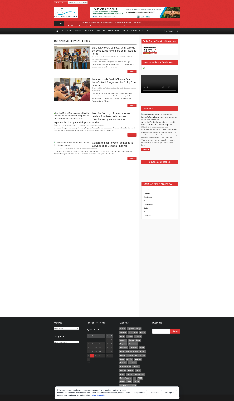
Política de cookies (98, 395)
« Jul (88, 362)
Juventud (129, 359)
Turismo (133, 385)
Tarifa (146, 208)
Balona (142, 332)
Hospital (138, 355)
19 (96, 351)
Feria (122, 351)
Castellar (147, 215)
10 (88, 347)
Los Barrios (118, 88)
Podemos (130, 374)
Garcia (122, 355)
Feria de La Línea (132, 351)
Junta (122, 359)
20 (100, 351)
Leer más (132, 71)
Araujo (138, 329)
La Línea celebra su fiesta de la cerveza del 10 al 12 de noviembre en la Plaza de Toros (114, 50)
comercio (123, 340)
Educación (133, 348)
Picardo (130, 370)
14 (103, 347)
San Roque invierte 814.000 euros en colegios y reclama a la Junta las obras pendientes (111, 22)
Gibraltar (116, 56)
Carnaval (130, 336)
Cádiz (138, 340)
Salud (129, 382)
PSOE (140, 378)
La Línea (123, 56)
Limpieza (123, 363)
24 (88, 355)
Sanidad (136, 382)
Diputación (123, 348)
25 (92, 355)
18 (92, 351)
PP (135, 378)
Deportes (123, 344)
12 (96, 347)
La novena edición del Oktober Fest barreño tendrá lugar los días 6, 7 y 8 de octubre (114, 82)
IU (144, 355)
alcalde (122, 329)
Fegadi (141, 348)
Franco (142, 351)
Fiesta (86, 40)
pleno (122, 374)
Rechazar (155, 392)
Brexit (122, 336)
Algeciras (147, 201)
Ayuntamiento (133, 332)
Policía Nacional (125, 378)
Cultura (131, 340)
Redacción (108, 56)
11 (92, 347)
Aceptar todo (139, 392)
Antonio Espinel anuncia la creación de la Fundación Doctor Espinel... (158, 123)
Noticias (129, 56)
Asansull (123, 332)
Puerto (122, 382)
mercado (136, 367)
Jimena (146, 212)
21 (103, 351)
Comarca (138, 336)
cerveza (75, 40)
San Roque (148, 197)
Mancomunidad (125, 367)
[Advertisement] (159, 268)
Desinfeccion (133, 344)
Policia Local (139, 374)
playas (138, 370)
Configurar (169, 392)
